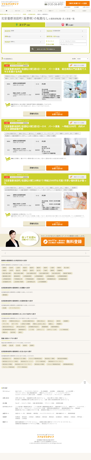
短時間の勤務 (59, 403)
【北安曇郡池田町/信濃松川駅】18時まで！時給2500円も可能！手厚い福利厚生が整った (45, 182)
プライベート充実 (49, 403)
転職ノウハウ (18, 408)
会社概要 (76, 7)
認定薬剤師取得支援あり (9, 329)
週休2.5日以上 (41, 321)
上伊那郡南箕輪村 (62, 276)
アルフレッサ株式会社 (8, 367)
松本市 (11, 267)
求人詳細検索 (44, 391)
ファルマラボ (80, 406)
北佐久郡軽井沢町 (31, 273)
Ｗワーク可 (15, 324)
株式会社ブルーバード (27, 361)
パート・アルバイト (14, 308)
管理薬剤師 (45, 327)
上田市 (18, 267)
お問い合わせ (86, 7)
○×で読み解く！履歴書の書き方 (23, 406)
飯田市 (32, 267)
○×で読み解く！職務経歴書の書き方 (43, 406)
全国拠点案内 (60, 391)
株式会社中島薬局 (62, 358)
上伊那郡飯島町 (50, 276)
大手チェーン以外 (51, 329)
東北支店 (24, 417)
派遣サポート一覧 (20, 413)
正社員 (4, 308)
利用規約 (39, 394)
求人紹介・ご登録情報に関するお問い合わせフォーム (29, 399)
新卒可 (58, 321)
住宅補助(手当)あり (34, 327)
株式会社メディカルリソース (49, 423)
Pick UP (17, 403)
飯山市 (18, 270)
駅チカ (4, 321)
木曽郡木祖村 (40, 279)
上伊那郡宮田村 (7, 279)
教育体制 (29, 413)
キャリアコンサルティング (47, 413)
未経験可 (66, 321)
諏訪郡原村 (17, 276)
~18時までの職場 (25, 324)
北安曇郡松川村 (7, 282)
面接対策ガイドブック (61, 406)
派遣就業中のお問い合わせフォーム (36, 398)
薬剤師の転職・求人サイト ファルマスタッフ (10, 14)
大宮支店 (31, 417)
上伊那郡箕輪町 (39, 276)
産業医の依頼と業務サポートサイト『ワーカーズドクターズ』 (55, 422)
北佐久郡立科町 (56, 273)
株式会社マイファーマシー (55, 361)
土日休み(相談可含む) (28, 321)
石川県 (18, 345)
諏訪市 (38, 267)
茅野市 (25, 270)
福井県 (25, 345)
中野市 (4, 270)
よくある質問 (69, 391)
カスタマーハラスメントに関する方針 (25, 394)
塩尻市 (32, 270)
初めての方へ (18, 391)
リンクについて (48, 394)
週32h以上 (50, 321)
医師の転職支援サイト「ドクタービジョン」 (26, 422)
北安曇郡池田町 (32, 14)
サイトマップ (58, 394)
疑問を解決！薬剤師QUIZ (53, 408)
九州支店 (24, 418)
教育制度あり (22, 329)
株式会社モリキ (7, 358)
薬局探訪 (77, 408)
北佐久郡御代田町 (44, 273)
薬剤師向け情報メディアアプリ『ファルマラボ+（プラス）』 (56, 410)
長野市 (4, 267)
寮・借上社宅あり (21, 327)
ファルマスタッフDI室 (39, 408)
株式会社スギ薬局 (7, 364)
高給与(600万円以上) (8, 327)
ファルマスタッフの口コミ (31, 391)
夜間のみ (5, 332)
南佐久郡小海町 (7, 273)
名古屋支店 (59, 417)
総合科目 (13, 332)
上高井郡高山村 (31, 282)
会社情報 (52, 391)
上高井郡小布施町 (18, 282)
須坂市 (45, 267)
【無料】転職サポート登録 (78, 3)
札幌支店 (17, 417)
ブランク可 (5, 324)
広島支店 (17, 418)
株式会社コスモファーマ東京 (10, 361)
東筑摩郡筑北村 (51, 279)
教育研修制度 (71, 413)
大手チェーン (40, 329)
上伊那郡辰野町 (27, 276)
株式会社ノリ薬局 (49, 358)
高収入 (20, 332)
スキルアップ (27, 408)
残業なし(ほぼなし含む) (39, 324)
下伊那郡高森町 (30, 279)
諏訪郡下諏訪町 (67, 273)
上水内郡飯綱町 (42, 282)
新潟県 (4, 345)
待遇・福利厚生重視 (38, 403)
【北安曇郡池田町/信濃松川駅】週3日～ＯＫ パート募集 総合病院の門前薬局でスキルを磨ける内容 (45, 70)
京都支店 (66, 417)
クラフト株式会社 (40, 361)
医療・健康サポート (61, 413)
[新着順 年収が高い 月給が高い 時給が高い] (83, 58)
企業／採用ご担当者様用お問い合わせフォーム (57, 399)
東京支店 (44, 417)
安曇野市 (59, 270)
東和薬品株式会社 (68, 364)
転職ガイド (72, 406)
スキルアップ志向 (26, 403)
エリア (24, 24)
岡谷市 (25, 267)
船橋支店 (38, 417)
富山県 (11, 345)
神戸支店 (79, 417)
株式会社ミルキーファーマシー (23, 364)
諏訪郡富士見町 (7, 276)
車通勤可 (59, 324)
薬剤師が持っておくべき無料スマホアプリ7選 (27, 410)
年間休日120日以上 (14, 321)
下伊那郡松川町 (18, 279)
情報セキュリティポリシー (46, 393)
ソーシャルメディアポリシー (63, 393)
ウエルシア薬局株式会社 (35, 358)
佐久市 (38, 270)
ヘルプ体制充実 (64, 329)
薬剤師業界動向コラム (67, 408)
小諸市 (52, 267)
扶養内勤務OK (54, 327)
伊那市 (59, 267)
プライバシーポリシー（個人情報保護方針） (26, 393)
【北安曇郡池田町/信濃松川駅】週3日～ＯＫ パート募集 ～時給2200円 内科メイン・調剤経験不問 (44, 127)
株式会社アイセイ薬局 (20, 358)
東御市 (52, 270)
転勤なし (51, 324)
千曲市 (45, 270)
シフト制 (31, 329)
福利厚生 (36, 413)
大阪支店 (73, 417)
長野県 (24, 14)
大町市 (11, 270)
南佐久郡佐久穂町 (18, 273)
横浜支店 (51, 417)
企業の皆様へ (67, 7)
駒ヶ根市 (66, 267)
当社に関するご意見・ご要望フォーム (56, 398)
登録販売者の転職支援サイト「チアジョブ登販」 (27, 423)
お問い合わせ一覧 (20, 398)
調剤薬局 (5, 295)
